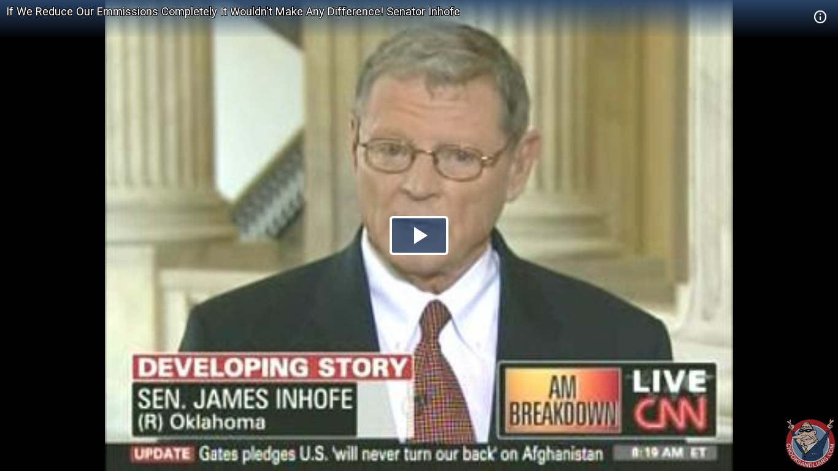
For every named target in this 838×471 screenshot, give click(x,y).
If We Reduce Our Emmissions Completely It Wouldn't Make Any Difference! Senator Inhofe (233, 11)
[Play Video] (419, 235)
